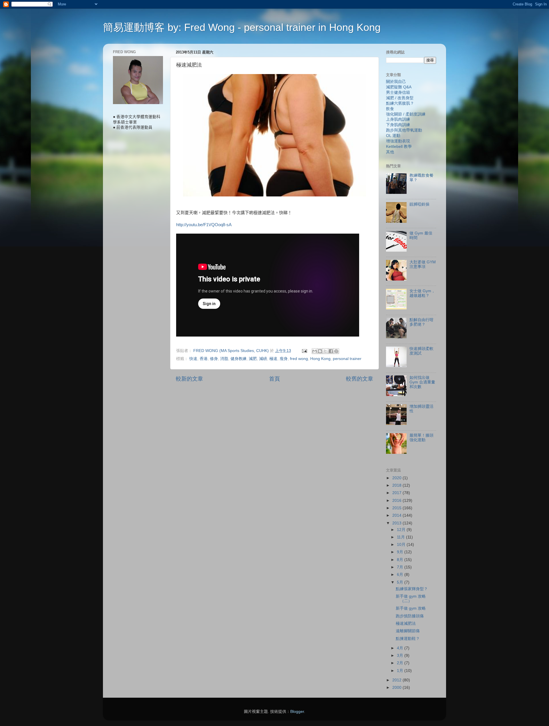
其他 (390, 152)
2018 (397, 485)
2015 (397, 508)
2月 (400, 663)
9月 (400, 552)
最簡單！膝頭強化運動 (421, 437)
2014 (397, 515)
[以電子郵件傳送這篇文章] (314, 351)
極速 (273, 359)
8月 (400, 560)
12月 (402, 530)
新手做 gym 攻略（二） (411, 598)
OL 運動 (393, 136)
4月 (400, 648)
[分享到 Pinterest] (336, 351)
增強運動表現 (398, 141)
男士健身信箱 (398, 92)
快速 (193, 359)
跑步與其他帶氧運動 (404, 130)
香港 (204, 359)
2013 (397, 523)
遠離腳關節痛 (408, 631)
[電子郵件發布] (304, 351)
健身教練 (238, 359)
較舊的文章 (359, 379)
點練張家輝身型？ (412, 589)
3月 (400, 655)
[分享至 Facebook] (331, 351)
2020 (397, 478)
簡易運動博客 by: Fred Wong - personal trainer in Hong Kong (242, 27)
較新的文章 (189, 379)
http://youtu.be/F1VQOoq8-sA (204, 224)
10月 (402, 544)
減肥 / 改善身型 (399, 98)
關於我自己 (396, 81)
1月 (400, 671)
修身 (214, 359)
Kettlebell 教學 (399, 146)
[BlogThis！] (320, 351)
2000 (397, 687)
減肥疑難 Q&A (398, 87)
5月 (400, 582)
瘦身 (284, 359)
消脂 (224, 359)
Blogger (297, 711)
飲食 (390, 109)
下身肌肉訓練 (398, 125)
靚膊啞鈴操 (419, 204)
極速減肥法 (406, 623)
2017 (397, 493)
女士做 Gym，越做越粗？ (422, 293)
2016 (397, 500)
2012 (397, 680)
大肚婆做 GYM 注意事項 (422, 264)
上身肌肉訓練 (398, 119)
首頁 (274, 379)
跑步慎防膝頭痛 (410, 616)
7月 (400, 567)
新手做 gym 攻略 (411, 608)
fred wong (299, 359)
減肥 (253, 359)
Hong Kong (320, 359)
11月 (401, 537)
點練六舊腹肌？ (400, 103)
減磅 (263, 359)
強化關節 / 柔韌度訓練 (405, 114)
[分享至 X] (325, 351)
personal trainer (347, 359)
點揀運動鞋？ (408, 639)
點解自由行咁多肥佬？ (421, 322)
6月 (400, 574)
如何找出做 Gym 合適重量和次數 (422, 382)
